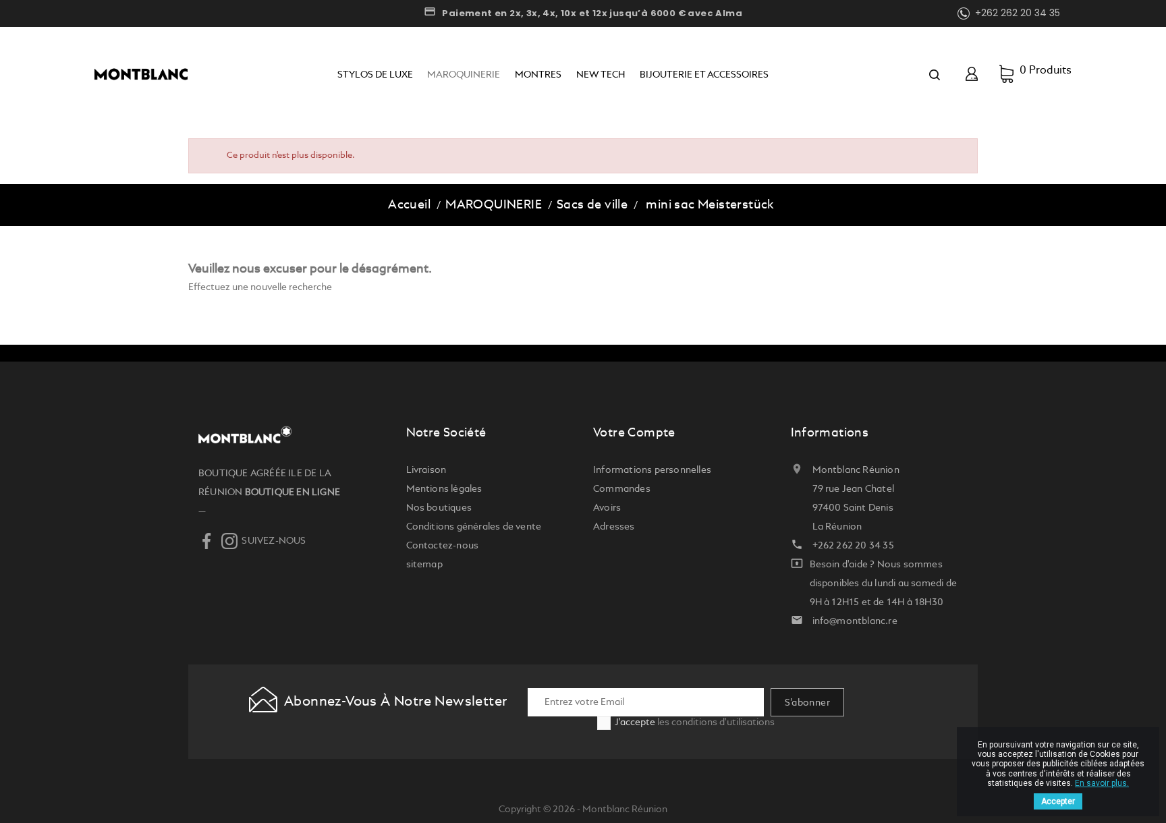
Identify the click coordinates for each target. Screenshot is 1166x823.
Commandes (621, 489)
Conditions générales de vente (474, 527)
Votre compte (634, 433)
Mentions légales (444, 489)
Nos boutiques (439, 508)
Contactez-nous (442, 545)
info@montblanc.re (854, 621)
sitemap (424, 564)
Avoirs (607, 508)
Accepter (1058, 801)
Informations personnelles (652, 470)
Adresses (614, 527)
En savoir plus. (1102, 783)
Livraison (426, 470)
